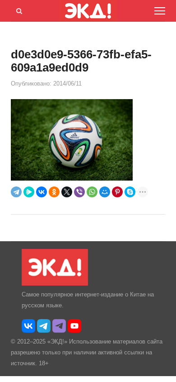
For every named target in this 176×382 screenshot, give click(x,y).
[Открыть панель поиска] (17, 9)
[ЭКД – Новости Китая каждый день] (55, 283)
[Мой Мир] (104, 191)
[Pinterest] (117, 191)
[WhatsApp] (92, 191)
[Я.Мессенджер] (28, 191)
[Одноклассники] (54, 191)
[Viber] (79, 191)
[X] (66, 191)
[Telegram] (16, 191)
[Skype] (130, 191)
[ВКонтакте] (41, 191)
